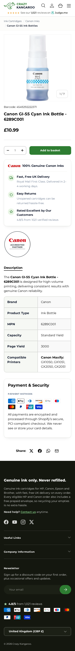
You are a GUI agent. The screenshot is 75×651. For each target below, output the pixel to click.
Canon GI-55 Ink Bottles (22, 25)
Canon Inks (32, 21)
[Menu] (69, 6)
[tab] (13, 268)
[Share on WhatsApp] (48, 451)
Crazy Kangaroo (21, 643)
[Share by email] (56, 451)
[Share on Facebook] (40, 451)
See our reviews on (37, 12)
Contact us (28, 511)
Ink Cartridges (13, 21)
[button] (60, 6)
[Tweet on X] (31, 451)
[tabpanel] (37, 323)
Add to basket (50, 150)
